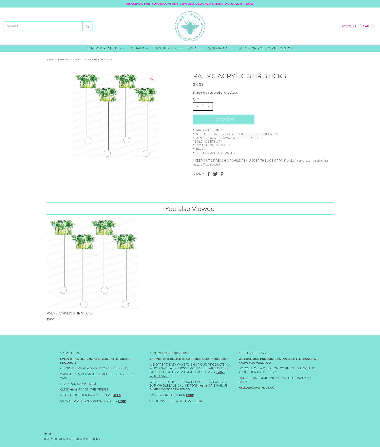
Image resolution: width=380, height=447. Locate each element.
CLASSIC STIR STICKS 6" (68, 59)
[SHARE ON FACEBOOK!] (209, 174)
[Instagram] (50, 434)
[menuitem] (105, 48)
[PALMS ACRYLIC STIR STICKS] (92, 263)
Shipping (199, 92)
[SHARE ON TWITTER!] (215, 174)
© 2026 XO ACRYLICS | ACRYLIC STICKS (72, 439)
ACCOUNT (349, 26)
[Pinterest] (46, 434)
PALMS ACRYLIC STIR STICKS (70, 313)
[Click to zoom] (152, 78)
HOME (50, 59)
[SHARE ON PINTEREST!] (222, 174)
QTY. (196, 99)
